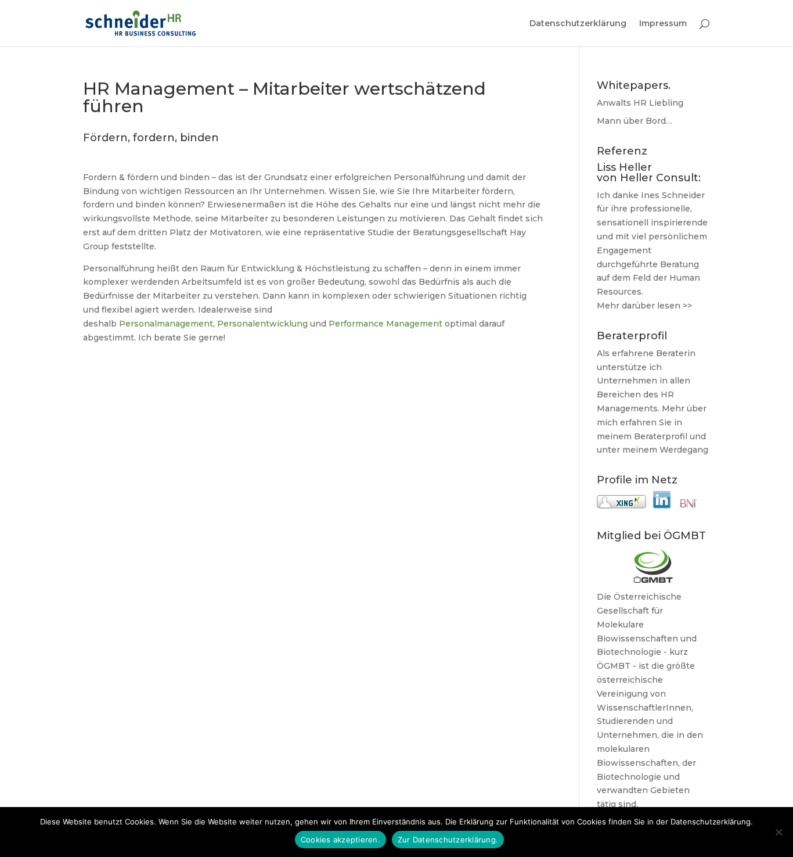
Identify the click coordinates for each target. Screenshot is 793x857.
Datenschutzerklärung (577, 23)
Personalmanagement (166, 323)
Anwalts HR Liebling (640, 103)
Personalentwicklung (262, 323)
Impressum (663, 23)
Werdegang (683, 449)
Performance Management (387, 323)
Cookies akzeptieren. (340, 839)
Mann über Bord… (634, 121)
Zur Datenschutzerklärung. (448, 839)
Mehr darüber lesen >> (644, 305)
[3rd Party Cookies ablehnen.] (778, 832)
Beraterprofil (660, 436)
